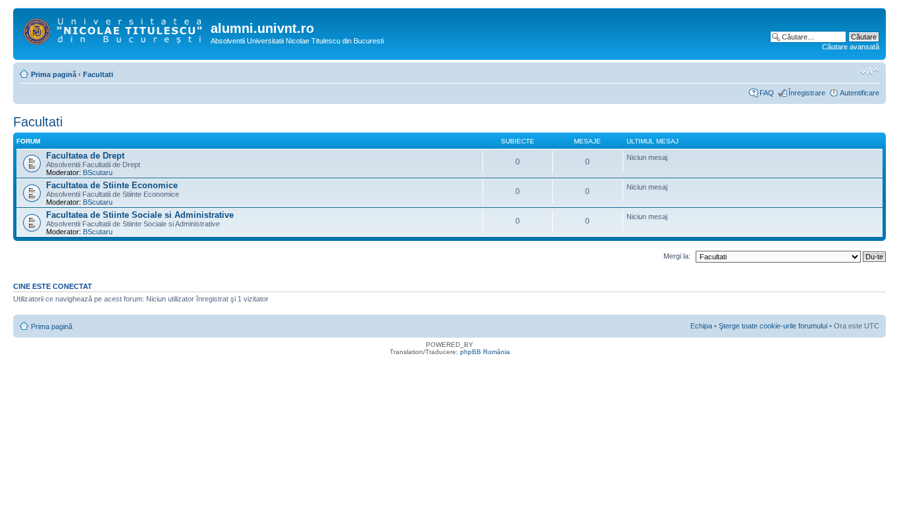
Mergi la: (676, 256)
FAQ (766, 93)
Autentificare (859, 93)
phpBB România (485, 351)
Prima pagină (53, 74)
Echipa (701, 326)
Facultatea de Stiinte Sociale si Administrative (140, 215)
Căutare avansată (850, 47)
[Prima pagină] (113, 29)
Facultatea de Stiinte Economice (112, 185)
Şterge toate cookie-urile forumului (773, 326)
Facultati (98, 74)
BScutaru (98, 172)
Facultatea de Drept (85, 156)
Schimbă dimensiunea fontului (869, 72)
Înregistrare (806, 93)
